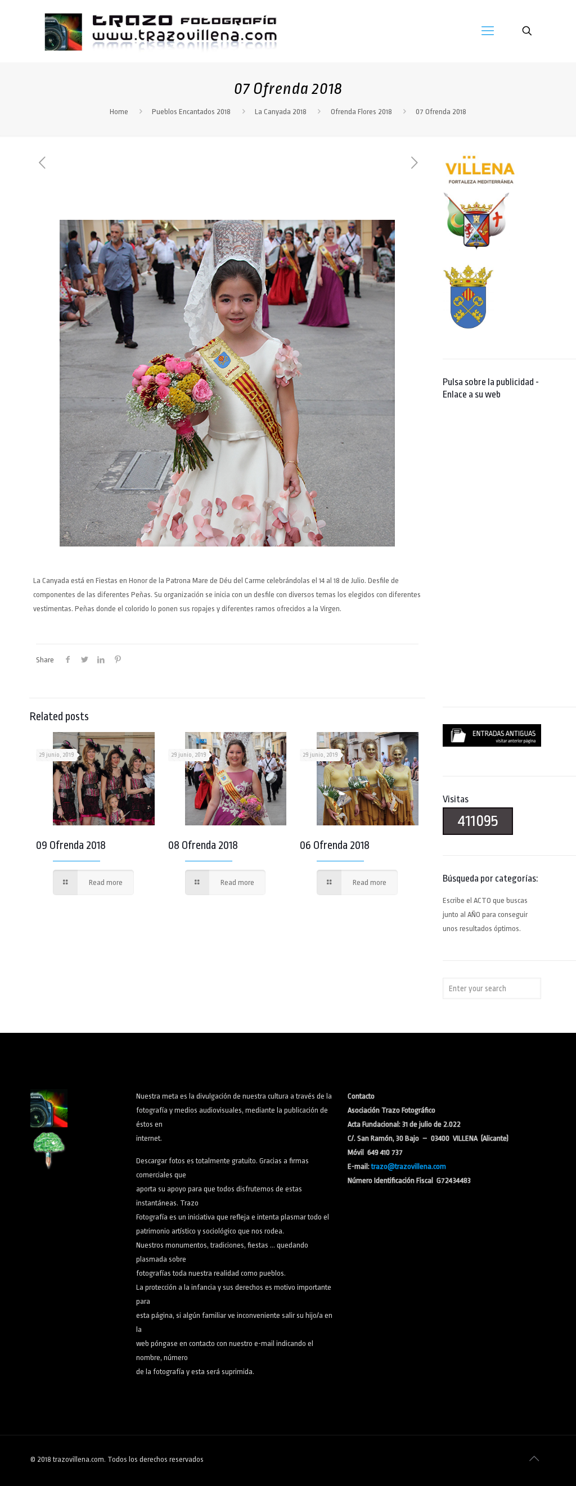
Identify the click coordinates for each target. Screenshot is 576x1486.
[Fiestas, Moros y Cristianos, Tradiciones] (160, 31)
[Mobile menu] (487, 30)
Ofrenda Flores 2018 (361, 111)
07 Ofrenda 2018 (441, 111)
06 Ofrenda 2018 (335, 845)
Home (119, 111)
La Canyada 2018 (281, 111)
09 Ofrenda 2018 (71, 845)
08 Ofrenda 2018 (203, 845)
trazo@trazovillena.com (408, 1166)
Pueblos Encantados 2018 (191, 111)
